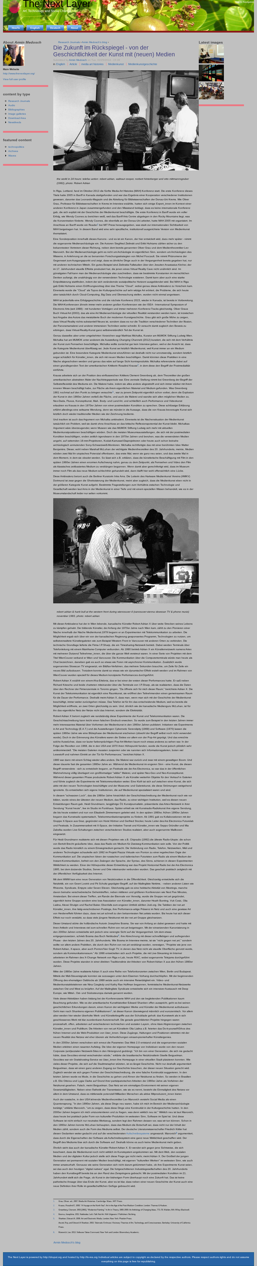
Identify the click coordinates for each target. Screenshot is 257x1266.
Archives (13, 151)
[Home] (14, 12)
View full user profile (14, 79)
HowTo (16, 28)
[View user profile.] (13, 65)
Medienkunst (116, 64)
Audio (11, 105)
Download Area (17, 118)
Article (73, 64)
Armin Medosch (78, 60)
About (74, 28)
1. (54, 1201)
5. (54, 1218)
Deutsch (55, 28)
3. (54, 1209)
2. (54, 1205)
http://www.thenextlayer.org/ (19, 73)
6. (54, 1232)
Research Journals (19, 101)
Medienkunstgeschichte (142, 64)
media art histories (92, 64)
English (60, 64)
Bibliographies (16, 109)
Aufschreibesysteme (138, 1133)
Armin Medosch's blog (66, 1242)
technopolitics (16, 146)
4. (54, 1214)
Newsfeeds (14, 122)
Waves (12, 155)
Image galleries (17, 113)
